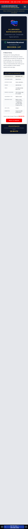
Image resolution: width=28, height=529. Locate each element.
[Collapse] (26, 527)
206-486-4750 (21, 116)
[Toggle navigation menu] (25, 6)
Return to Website (14, 120)
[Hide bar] (2, 527)
